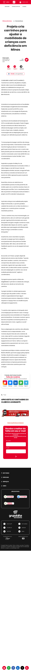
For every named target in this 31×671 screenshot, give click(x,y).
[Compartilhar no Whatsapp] (9, 668)
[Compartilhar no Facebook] (13, 668)
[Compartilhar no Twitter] (22, 668)
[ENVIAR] (16, 456)
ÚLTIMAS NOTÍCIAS (16, 6)
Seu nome (8, 440)
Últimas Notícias (7, 21)
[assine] (27, 668)
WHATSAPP (7, 6)
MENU (7, 2)
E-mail (7, 447)
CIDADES (24, 6)
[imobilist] (4, 668)
